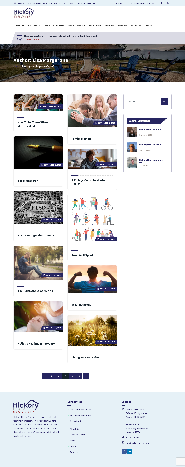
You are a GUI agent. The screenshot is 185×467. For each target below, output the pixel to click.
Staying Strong (81, 304)
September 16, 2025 (52, 106)
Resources (122, 25)
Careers (148, 25)
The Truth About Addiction (35, 291)
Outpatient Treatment (80, 409)
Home (16, 66)
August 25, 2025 (107, 239)
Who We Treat (95, 25)
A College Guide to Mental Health (88, 182)
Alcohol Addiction (76, 25)
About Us (20, 25)
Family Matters (81, 139)
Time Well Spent (82, 255)
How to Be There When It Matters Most (34, 124)
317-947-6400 (116, 3)
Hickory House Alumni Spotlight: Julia (151, 129)
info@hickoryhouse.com (144, 3)
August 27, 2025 (53, 219)
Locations (109, 25)
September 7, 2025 (106, 123)
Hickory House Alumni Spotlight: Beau (151, 160)
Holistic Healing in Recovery (36, 343)
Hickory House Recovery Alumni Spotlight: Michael (151, 144)
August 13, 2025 (107, 341)
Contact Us (136, 25)
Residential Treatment (80, 415)
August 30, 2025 (107, 164)
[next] (86, 376)
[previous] (45, 376)
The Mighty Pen (27, 181)
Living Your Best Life (85, 357)
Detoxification (76, 421)
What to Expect (34, 25)
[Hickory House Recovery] (24, 13)
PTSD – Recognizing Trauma (35, 235)
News (72, 440)
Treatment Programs (54, 25)
